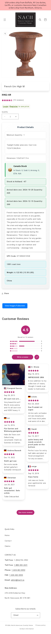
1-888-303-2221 (21, 565)
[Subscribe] (37, 615)
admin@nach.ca (17, 580)
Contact (8, 541)
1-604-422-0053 (18, 570)
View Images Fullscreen (15, 306)
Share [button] (6, 293)
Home (7, 535)
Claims (7, 546)
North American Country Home (22, 625)
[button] (4, 19)
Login (5, 106)
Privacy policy (41, 625)
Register (14, 106)
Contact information (27, 629)
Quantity (5, 112)
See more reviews (25, 512)
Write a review (22, 357)
